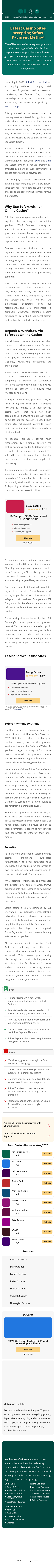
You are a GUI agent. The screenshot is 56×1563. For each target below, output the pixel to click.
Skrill (48, 160)
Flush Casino (18, 1239)
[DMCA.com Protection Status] (28, 1558)
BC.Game (16, 1161)
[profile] (31, 11)
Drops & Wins (13, 1487)
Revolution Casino (21, 1151)
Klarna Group (12, 106)
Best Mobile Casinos (16, 1502)
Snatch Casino (19, 1200)
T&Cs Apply (28, 543)
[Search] (20, 11)
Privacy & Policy (14, 1516)
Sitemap (10, 1522)
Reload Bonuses (39, 1500)
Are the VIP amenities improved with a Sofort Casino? (22, 1124)
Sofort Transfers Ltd (36, 82)
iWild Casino (18, 1220)
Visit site (28, 538)
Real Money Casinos (16, 1490)
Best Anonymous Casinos (14, 1497)
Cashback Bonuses (40, 1496)
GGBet (15, 1229)
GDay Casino (33, 505)
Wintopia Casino (20, 1190)
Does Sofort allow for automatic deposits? (20, 1135)
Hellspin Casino (19, 1171)
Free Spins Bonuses (41, 1490)
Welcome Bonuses (40, 1487)
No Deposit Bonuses (41, 1493)
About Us (11, 1509)
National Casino (19, 1210)
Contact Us (12, 1513)
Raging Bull (17, 1181)
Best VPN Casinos (15, 1493)
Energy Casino (33, 672)
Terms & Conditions (16, 1519)
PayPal (37, 160)
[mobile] (37, 11)
